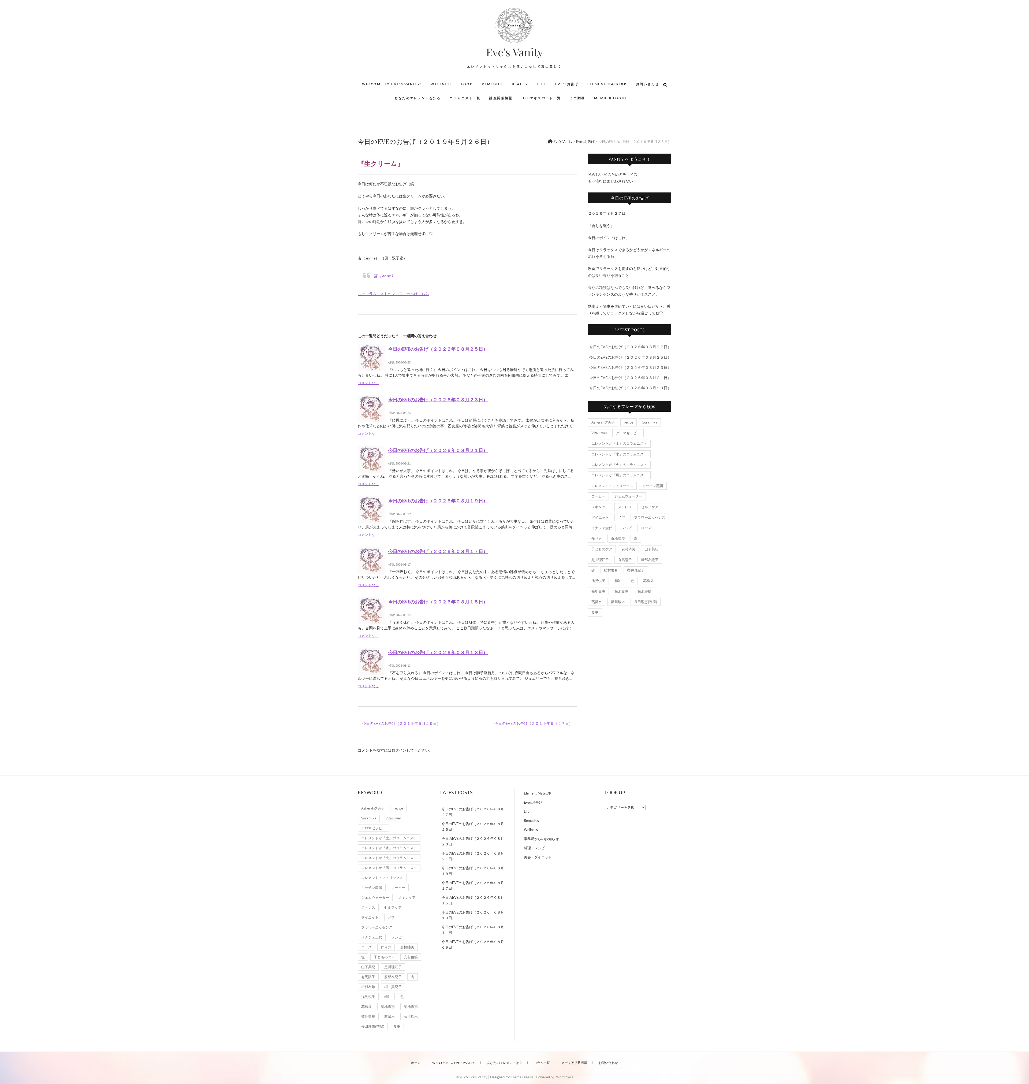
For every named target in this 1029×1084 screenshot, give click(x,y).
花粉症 (648, 580)
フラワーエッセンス (649, 517)
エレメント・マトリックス (612, 486)
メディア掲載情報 (574, 1063)
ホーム (416, 1063)
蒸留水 (596, 602)
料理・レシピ (534, 848)
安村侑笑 (628, 549)
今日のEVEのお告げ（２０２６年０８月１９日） (438, 500)
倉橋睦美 (618, 538)
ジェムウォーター (628, 496)
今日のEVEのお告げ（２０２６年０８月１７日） (438, 551)
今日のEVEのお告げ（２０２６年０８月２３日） (438, 399)
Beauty (520, 84)
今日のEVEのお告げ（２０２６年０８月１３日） (438, 652)
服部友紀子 (649, 560)
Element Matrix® (607, 84)
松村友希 (611, 570)
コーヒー (598, 496)
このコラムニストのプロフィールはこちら (393, 293)
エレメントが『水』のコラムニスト (619, 454)
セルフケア (649, 507)
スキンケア (600, 507)
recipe (628, 422)
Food (467, 84)
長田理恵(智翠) (645, 602)
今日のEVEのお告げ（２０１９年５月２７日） (535, 723)
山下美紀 (651, 549)
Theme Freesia (522, 1077)
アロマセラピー (628, 433)
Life (541, 84)
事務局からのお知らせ (541, 839)
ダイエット (600, 517)
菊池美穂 (644, 591)
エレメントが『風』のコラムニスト (619, 475)
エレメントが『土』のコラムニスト (619, 443)
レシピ (626, 528)
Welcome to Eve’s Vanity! (392, 84)
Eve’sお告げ (567, 84)
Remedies (492, 84)
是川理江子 (600, 560)
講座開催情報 (500, 98)
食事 (594, 612)
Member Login (610, 98)
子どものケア (601, 549)
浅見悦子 (598, 580)
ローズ (646, 528)
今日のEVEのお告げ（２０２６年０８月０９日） (473, 944)
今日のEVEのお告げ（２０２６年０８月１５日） (438, 601)
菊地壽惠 (598, 591)
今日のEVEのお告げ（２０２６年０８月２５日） (438, 349)
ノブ (621, 517)
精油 (617, 580)
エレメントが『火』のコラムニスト (619, 464)
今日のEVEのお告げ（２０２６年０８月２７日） (630, 346)
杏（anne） (384, 275)
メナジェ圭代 (601, 528)
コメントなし (368, 383)
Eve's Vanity (514, 52)
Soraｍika (649, 422)
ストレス (625, 507)
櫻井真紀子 (635, 570)
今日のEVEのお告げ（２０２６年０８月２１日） (438, 450)
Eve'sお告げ (533, 802)
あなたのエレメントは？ (504, 1063)
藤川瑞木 (618, 602)
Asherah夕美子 (603, 422)
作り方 (596, 538)
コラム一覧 (542, 1063)
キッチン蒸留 (652, 486)
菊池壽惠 (621, 591)
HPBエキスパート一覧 (541, 98)
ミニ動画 (577, 98)
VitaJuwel (599, 433)
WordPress (564, 1077)
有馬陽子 (625, 560)
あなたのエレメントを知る (417, 98)
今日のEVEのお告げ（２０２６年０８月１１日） (473, 930)
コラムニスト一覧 (465, 98)
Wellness (441, 84)
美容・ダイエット (538, 857)
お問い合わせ (647, 84)
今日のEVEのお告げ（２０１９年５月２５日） (399, 723)
